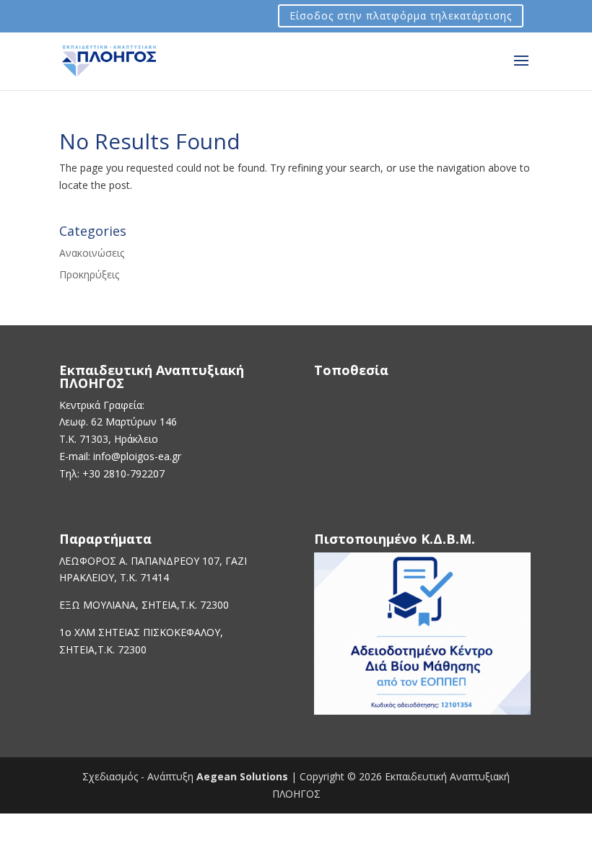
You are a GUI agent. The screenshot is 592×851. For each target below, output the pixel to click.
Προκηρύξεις (89, 274)
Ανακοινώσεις (91, 253)
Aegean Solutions (242, 776)
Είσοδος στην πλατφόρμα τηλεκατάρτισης (401, 16)
